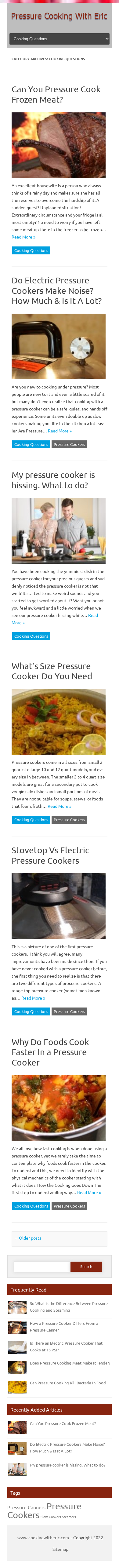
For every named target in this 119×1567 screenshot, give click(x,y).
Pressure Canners (26, 1507)
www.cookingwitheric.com (43, 1537)
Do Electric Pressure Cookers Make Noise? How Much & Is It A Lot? (57, 290)
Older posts (27, 1238)
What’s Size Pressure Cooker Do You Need (52, 671)
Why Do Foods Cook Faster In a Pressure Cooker (50, 1052)
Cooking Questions (31, 250)
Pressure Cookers (69, 444)
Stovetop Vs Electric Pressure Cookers (50, 855)
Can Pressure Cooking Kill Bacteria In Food (68, 1382)
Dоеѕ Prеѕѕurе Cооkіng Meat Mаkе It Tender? (70, 1362)
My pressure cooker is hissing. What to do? (53, 480)
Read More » (23, 236)
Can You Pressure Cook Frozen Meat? (56, 94)
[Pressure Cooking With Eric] (59, 24)
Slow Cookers (51, 1516)
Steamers (69, 1516)
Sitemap (60, 1549)
